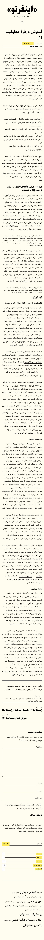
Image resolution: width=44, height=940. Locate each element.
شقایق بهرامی (34, 46)
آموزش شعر (29, 897)
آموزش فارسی (21, 698)
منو (22, 21)
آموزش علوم (20, 897)
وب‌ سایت (38, 797)
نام (40, 783)
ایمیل (39, 790)
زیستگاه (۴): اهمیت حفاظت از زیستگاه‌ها (22, 709)
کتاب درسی (18, 919)
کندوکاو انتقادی (7, 920)
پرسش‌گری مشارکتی (30, 914)
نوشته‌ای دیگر (37, 112)
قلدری (27, 910)
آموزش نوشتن (37, 906)
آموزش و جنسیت (28, 906)
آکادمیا (21, 906)
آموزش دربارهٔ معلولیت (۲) (25, 176)
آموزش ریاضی (37, 897)
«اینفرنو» (22, 9)
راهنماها (39, 861)
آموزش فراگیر (13, 698)
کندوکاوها (39, 869)
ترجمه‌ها (39, 857)
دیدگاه (39, 747)
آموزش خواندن (15, 892)
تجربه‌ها (39, 854)
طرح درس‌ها (38, 696)
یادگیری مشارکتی (33, 701)
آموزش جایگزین (30, 698)
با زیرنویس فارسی (25, 575)
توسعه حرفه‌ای (11, 906)
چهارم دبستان (34, 920)
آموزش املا (39, 892)
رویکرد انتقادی (36, 909)
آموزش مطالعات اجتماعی (10, 902)
